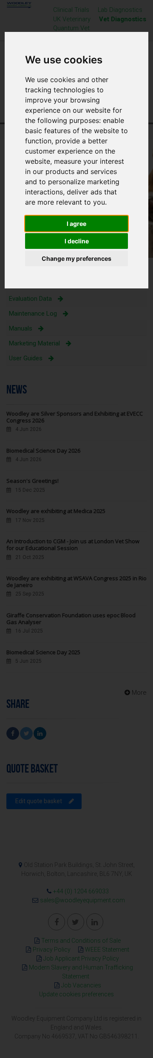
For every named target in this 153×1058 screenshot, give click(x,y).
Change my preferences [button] (76, 258)
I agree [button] (76, 223)
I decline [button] (77, 241)
